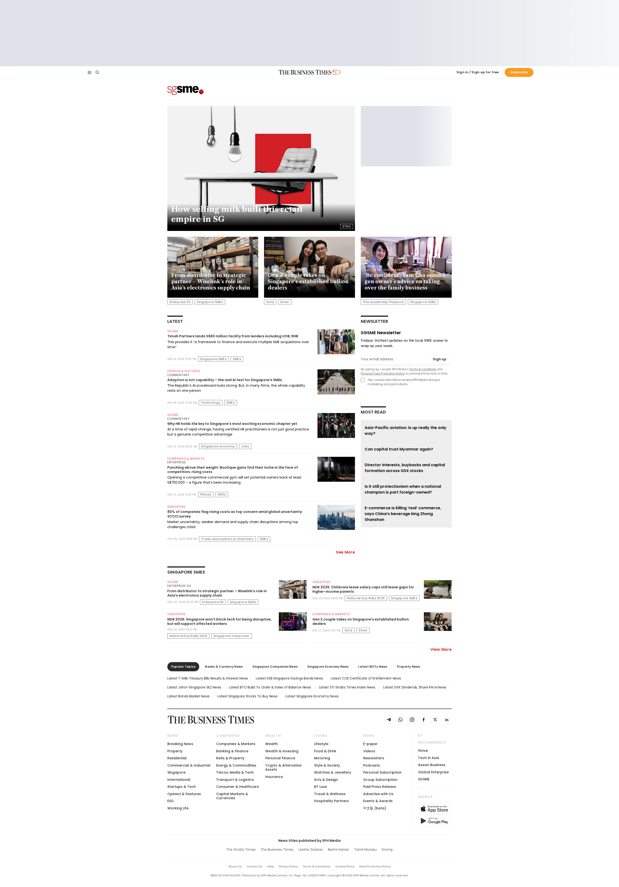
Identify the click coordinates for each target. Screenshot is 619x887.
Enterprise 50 (180, 302)
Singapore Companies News (275, 667)
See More (345, 552)
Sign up (439, 359)
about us (235, 866)
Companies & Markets (235, 743)
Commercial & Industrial (188, 765)
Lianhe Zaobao (310, 849)
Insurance (274, 776)
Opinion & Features (184, 793)
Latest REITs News (372, 667)
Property (175, 751)
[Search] (97, 72)
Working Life (178, 808)
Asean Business (431, 764)
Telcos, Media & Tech (235, 772)
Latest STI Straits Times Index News (347, 687)
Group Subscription (380, 779)
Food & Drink (325, 751)
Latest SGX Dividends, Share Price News (414, 687)
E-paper (370, 743)
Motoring (322, 758)
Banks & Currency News (224, 667)
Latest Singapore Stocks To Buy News (247, 696)
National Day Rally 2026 (366, 598)
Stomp (387, 849)
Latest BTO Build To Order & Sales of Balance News (270, 687)
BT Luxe (320, 786)
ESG (170, 800)
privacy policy (288, 866)
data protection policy (375, 866)
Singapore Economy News (327, 667)
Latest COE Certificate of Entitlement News (366, 678)
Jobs (245, 446)
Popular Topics (183, 667)
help (270, 866)
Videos (369, 751)
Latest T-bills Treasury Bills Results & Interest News (207, 678)
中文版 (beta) (374, 808)
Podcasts (371, 765)
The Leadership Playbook (383, 302)
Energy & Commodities (236, 765)
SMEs (237, 359)
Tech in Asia (428, 757)
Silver (284, 302)
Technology (210, 402)
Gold (270, 302)
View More (441, 649)
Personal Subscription (382, 772)
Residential (177, 758)
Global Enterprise (433, 772)
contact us (254, 866)
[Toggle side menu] (89, 72)
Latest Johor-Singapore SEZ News (194, 687)
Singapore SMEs (210, 302)
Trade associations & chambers (227, 539)
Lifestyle (321, 743)
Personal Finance (280, 758)
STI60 (346, 226)
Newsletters (373, 758)
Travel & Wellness (330, 793)
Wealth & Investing (281, 751)
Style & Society (327, 765)
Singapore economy (218, 446)
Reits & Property (230, 758)
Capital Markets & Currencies (232, 795)
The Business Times (277, 849)
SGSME (423, 779)
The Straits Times (241, 849)
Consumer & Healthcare (237, 786)
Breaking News (180, 743)
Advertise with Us (378, 793)
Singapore (176, 772)
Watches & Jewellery (332, 772)
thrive (423, 750)
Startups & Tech (181, 786)
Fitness (205, 494)
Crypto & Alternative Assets (283, 767)
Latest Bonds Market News (188, 696)
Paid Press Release (379, 786)
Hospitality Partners (331, 800)
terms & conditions (317, 866)
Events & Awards (378, 800)
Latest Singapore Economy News (311, 696)
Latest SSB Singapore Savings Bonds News (289, 678)
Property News (408, 667)
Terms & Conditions (422, 369)
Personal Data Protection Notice (383, 373)
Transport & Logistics (235, 779)
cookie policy (344, 866)
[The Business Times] (305, 72)
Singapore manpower (232, 636)
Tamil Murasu (365, 849)
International (178, 779)
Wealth (271, 743)
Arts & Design (326, 779)
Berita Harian (338, 849)
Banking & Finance (232, 751)
